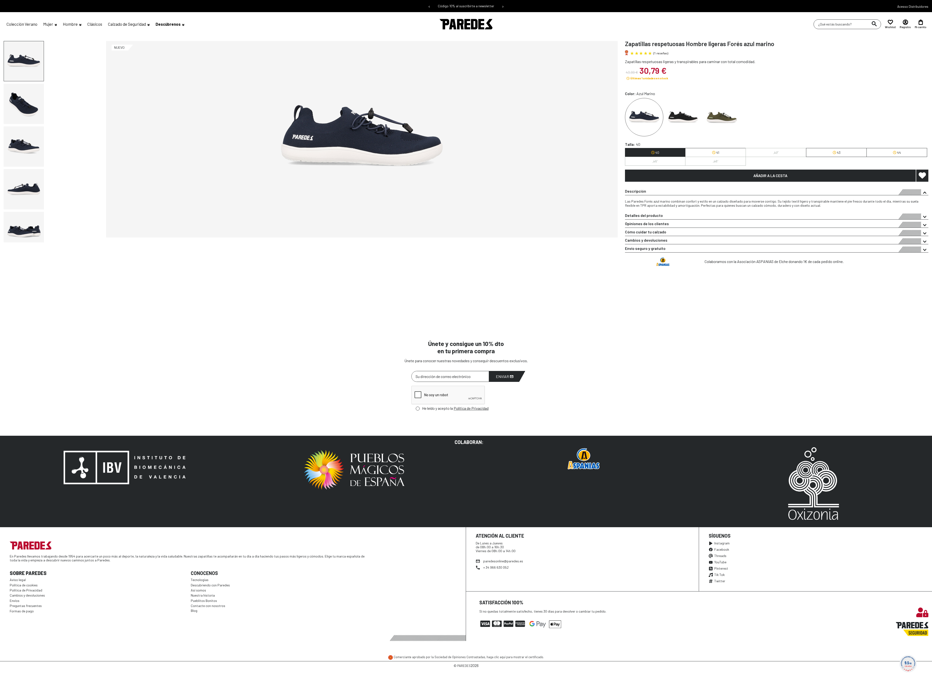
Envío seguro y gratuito (645, 248)
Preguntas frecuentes (26, 605)
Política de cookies (24, 585)
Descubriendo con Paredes (210, 585)
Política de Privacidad (471, 408)
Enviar (503, 376)
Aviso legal (18, 580)
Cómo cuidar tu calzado (645, 232)
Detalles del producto (644, 215)
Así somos (198, 590)
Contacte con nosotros (208, 605)
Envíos (14, 600)
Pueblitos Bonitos (204, 600)
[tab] (776, 191)
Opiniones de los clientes (647, 223)
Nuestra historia (203, 595)
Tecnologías (199, 580)
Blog (194, 610)
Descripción (635, 191)
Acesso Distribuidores (912, 6)
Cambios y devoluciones (646, 240)
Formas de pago (22, 611)
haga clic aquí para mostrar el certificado (515, 657)
